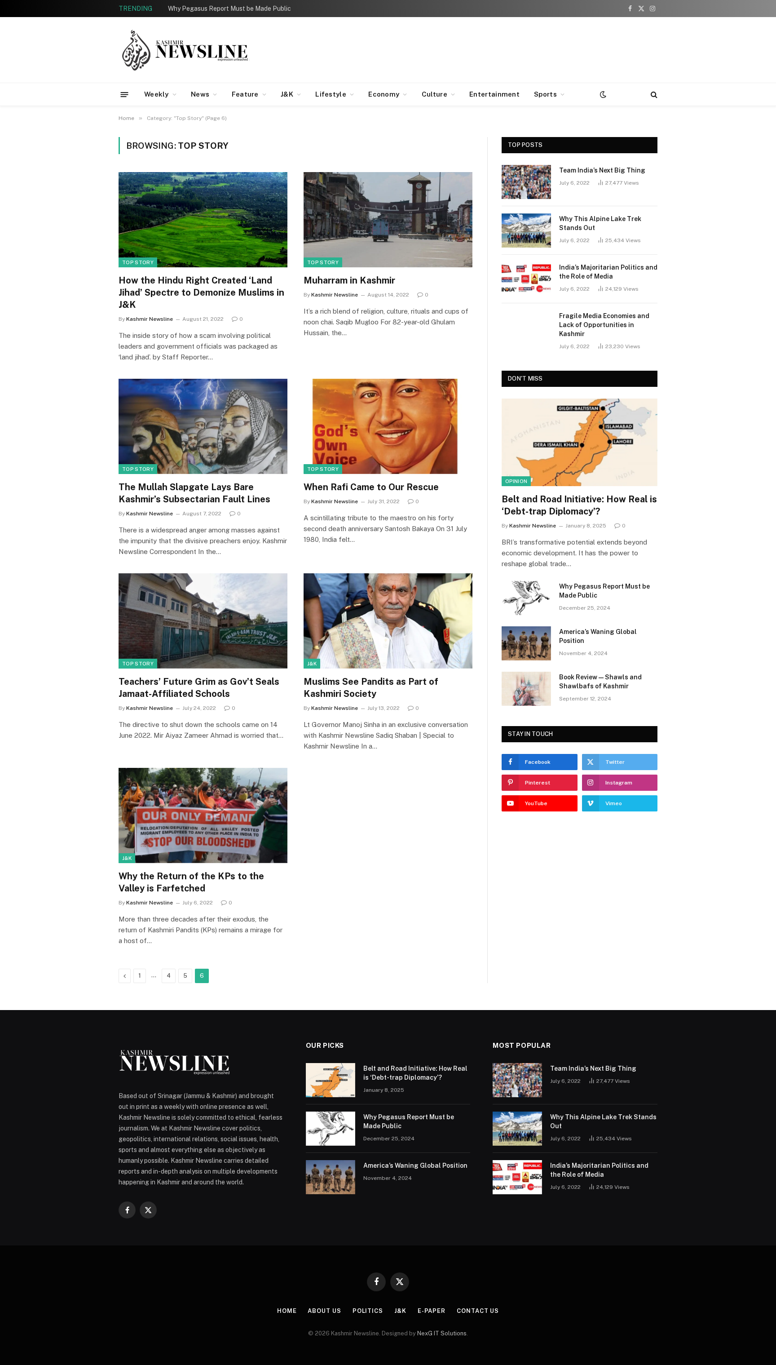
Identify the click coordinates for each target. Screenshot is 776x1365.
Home (287, 1310)
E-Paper (431, 1310)
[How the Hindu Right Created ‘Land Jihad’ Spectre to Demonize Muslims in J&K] (203, 219)
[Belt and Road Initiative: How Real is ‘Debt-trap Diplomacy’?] (579, 442)
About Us (324, 1310)
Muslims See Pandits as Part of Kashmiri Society (371, 687)
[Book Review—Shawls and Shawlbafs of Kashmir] (526, 689)
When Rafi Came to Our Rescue (371, 487)
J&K (287, 94)
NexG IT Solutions (442, 1333)
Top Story (138, 262)
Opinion (516, 481)
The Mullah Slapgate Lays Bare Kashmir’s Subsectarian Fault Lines (194, 493)
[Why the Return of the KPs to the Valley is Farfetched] (203, 815)
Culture (434, 94)
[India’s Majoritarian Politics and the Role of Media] (526, 279)
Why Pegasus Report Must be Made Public (229, 8)
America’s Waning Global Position (598, 636)
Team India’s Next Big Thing (602, 170)
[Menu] (124, 94)
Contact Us (478, 1310)
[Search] (653, 94)
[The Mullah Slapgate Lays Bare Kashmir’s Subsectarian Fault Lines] (203, 426)
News (200, 94)
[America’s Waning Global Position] (526, 643)
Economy (383, 94)
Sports (545, 94)
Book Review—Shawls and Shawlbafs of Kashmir (600, 682)
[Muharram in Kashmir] (388, 219)
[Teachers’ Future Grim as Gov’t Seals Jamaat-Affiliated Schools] (203, 621)
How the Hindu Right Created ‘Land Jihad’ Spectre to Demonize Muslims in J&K (201, 292)
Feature (245, 94)
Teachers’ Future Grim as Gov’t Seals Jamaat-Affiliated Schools (199, 687)
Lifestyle (330, 94)
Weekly (156, 94)
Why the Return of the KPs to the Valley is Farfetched (191, 882)
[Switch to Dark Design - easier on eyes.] (602, 94)
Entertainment (494, 94)
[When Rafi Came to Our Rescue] (388, 426)
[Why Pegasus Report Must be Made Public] (526, 598)
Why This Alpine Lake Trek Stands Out (600, 223)
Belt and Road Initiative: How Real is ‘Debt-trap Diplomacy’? (579, 505)
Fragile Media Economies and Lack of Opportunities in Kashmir (604, 324)
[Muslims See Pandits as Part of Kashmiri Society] (388, 621)
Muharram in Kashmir (349, 280)
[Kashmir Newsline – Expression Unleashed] (186, 50)
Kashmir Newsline (149, 319)
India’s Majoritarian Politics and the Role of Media (608, 272)
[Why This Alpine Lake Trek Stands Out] (526, 230)
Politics (368, 1310)
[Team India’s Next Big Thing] (526, 182)
